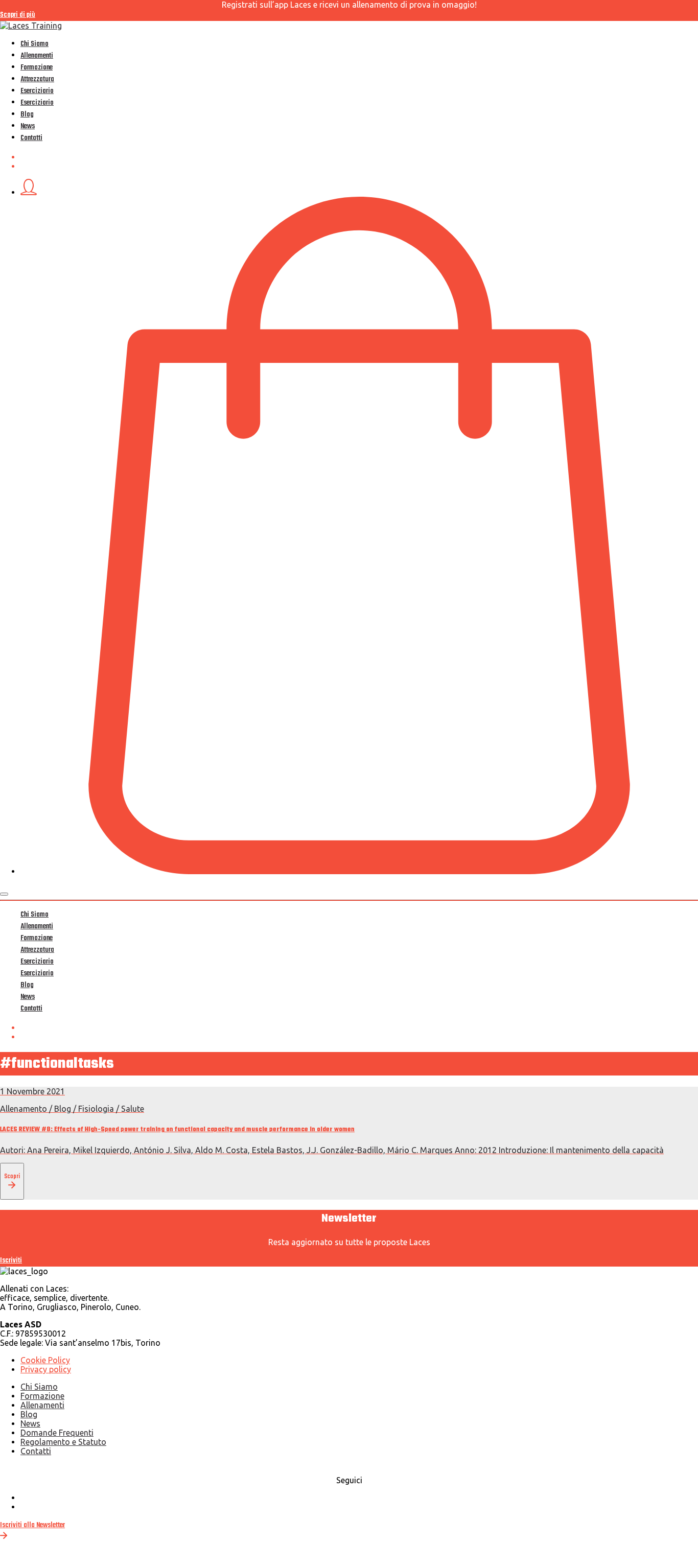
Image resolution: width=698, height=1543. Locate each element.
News (27, 126)
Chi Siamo (34, 44)
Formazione (36, 68)
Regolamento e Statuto (63, 1441)
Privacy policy (45, 1369)
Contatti (31, 138)
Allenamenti (36, 56)
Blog (27, 115)
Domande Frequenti (57, 1432)
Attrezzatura (37, 79)
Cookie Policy (45, 1360)
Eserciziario (37, 91)
